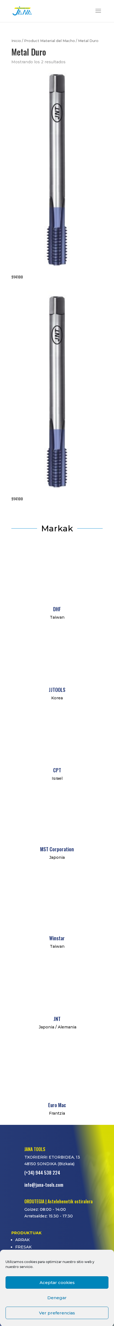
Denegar (57, 1297)
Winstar (57, 938)
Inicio (16, 41)
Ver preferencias (57, 1313)
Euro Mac (57, 1105)
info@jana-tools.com (43, 1184)
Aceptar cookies (57, 1282)
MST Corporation (57, 849)
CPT (57, 770)
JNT (57, 1018)
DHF (57, 609)
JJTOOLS (57, 689)
